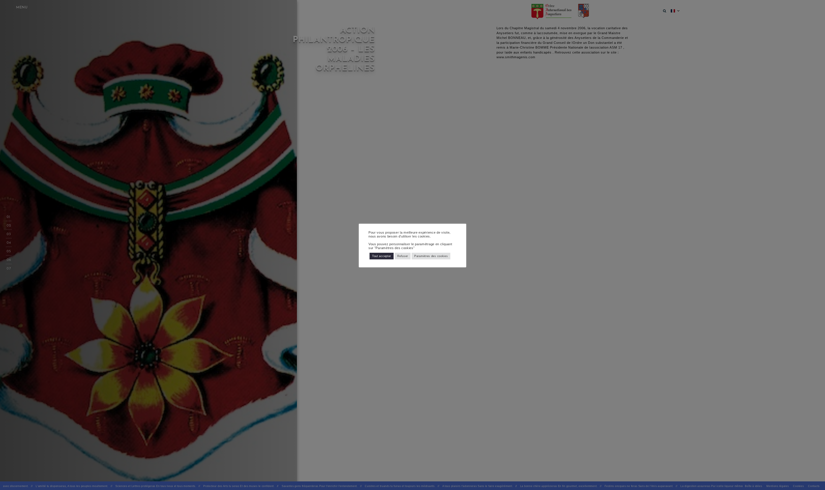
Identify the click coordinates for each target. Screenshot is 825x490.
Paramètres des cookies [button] (431, 256)
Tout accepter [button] (381, 256)
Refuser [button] (402, 256)
